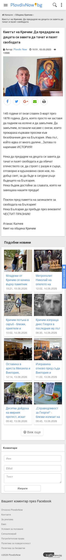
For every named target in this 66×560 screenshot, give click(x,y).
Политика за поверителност (16, 543)
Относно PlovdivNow (12, 509)
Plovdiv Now (20, 49)
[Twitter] (16, 101)
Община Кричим (23, 14)
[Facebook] (7, 101)
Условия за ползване (12, 528)
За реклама (7, 519)
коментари (10, 448)
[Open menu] (5, 5)
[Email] (35, 101)
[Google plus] (25, 101)
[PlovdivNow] (54, 556)
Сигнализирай (8, 533)
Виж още (33, 431)
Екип (3, 524)
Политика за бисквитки (13, 548)
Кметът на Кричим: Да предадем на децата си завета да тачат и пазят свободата (32, 20)
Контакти (6, 514)
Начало (9, 14)
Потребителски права (12, 538)
